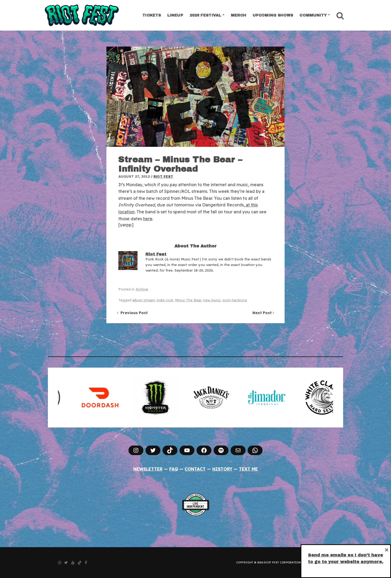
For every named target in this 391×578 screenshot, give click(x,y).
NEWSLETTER (148, 469)
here (147, 218)
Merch (239, 15)
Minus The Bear (188, 300)
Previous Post (133, 312)
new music (212, 300)
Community (313, 15)
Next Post (262, 312)
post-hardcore (235, 300)
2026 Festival (205, 15)
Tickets (151, 15)
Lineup (175, 15)
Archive (142, 289)
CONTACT (195, 469)
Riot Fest (163, 176)
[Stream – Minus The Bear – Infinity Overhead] (195, 97)
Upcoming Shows (273, 15)
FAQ (173, 469)
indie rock (165, 300)
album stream (143, 300)
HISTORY (222, 469)
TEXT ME (248, 469)
